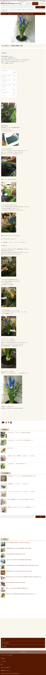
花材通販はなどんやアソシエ (6, 670)
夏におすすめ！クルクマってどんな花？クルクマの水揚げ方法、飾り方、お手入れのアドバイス (23, 576)
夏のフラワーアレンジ (27, 13)
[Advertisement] (23, 527)
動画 (1, 664)
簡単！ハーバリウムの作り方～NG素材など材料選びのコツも (17, 588)
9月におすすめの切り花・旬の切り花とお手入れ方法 (15, 553)
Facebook (6, 642)
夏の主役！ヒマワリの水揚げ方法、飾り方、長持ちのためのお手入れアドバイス (20, 593)
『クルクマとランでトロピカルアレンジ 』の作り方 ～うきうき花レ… (21, 491)
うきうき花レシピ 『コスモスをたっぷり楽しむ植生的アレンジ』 (20, 440)
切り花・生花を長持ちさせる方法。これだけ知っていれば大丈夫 (18, 542)
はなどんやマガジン (9, 673)
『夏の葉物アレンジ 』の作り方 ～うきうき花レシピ (18, 483)
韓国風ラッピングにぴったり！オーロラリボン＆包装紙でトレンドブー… (21, 507)
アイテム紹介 (3, 661)
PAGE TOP (24, 652)
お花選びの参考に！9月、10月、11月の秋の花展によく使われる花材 (18, 548)
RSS (5, 646)
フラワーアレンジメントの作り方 (6, 655)
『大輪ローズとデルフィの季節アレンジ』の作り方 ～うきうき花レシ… (21, 455)
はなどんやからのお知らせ (5, 667)
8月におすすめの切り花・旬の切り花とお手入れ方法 (15, 582)
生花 (32, 13)
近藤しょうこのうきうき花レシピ (14, 13)
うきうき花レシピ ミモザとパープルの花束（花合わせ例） (19, 432)
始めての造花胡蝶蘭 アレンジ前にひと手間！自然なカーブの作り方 (20, 499)
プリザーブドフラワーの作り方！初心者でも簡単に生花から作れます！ (19, 559)
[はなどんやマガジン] (11, 4)
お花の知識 (3, 658)
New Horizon (10, 448)
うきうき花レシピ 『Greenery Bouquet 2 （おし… (17, 463)
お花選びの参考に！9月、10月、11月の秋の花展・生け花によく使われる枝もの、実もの (22, 565)
